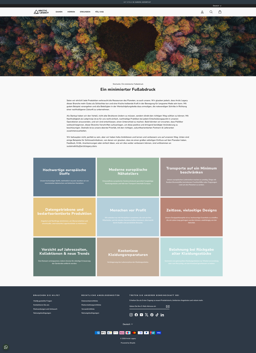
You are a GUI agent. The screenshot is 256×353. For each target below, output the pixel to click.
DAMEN (59, 12)
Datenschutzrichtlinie (89, 301)
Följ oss (99, 12)
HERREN (71, 12)
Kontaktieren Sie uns (41, 305)
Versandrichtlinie (88, 309)
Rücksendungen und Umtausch (45, 309)
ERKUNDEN (85, 12)
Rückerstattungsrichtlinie (91, 305)
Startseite (117, 84)
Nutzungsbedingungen (42, 313)
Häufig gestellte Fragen (42, 301)
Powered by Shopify (128, 343)
